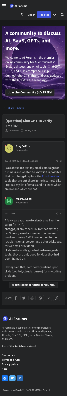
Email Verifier (50, 176)
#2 (61, 213)
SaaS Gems (20, 346)
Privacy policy (10, 364)
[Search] (62, 15)
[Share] (56, 161)
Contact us (8, 355)
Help (4, 368)
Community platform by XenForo (26, 390)
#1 (61, 161)
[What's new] (55, 15)
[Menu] (4, 6)
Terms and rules (11, 359)
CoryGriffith (13, 130)
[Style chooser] (22, 15)
